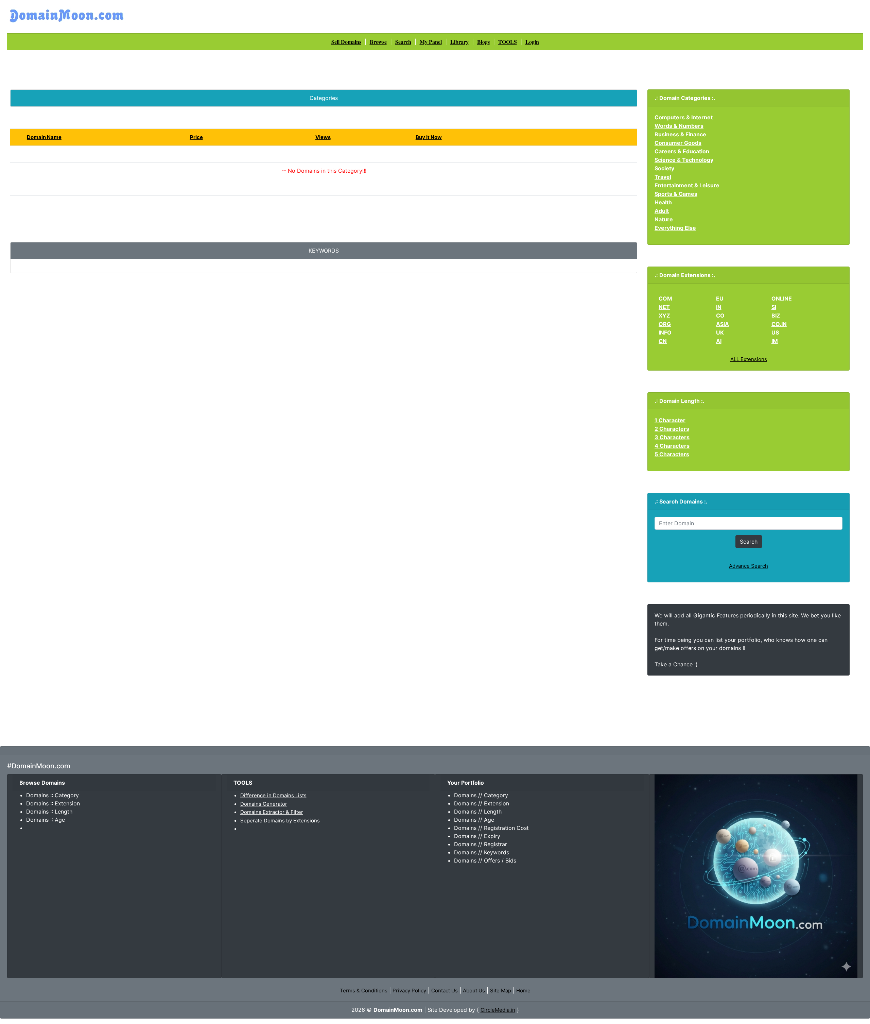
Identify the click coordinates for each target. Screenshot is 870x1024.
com (665, 298)
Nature (664, 219)
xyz (664, 315)
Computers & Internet (684, 117)
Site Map (500, 990)
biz (775, 315)
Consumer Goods (678, 142)
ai (718, 341)
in (718, 307)
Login (532, 42)
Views (323, 137)
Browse (378, 42)
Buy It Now (429, 137)
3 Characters (672, 437)
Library (459, 42)
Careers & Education (682, 151)
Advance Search (748, 566)
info (665, 332)
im (774, 341)
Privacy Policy (409, 990)
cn (663, 341)
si (773, 307)
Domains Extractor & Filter (271, 812)
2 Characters (672, 428)
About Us (474, 990)
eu (720, 298)
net (664, 307)
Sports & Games (676, 193)
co (720, 315)
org (665, 324)
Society (664, 168)
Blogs (483, 42)
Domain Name (44, 137)
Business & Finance (680, 134)
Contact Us (444, 990)
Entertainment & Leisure (687, 185)
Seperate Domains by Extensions (280, 820)
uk (720, 332)
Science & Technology (684, 159)
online (781, 298)
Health (663, 202)
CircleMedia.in (498, 1010)
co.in (779, 324)
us (775, 332)
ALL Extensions (748, 359)
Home (523, 990)
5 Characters (672, 454)
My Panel (431, 42)
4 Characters (672, 445)
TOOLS (507, 42)
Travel (663, 176)
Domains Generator (263, 804)
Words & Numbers (679, 125)
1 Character (670, 420)
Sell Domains (346, 42)
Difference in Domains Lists (273, 795)
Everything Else (675, 227)
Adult (662, 210)
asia (722, 324)
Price (196, 137)
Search (403, 42)
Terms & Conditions (363, 990)
